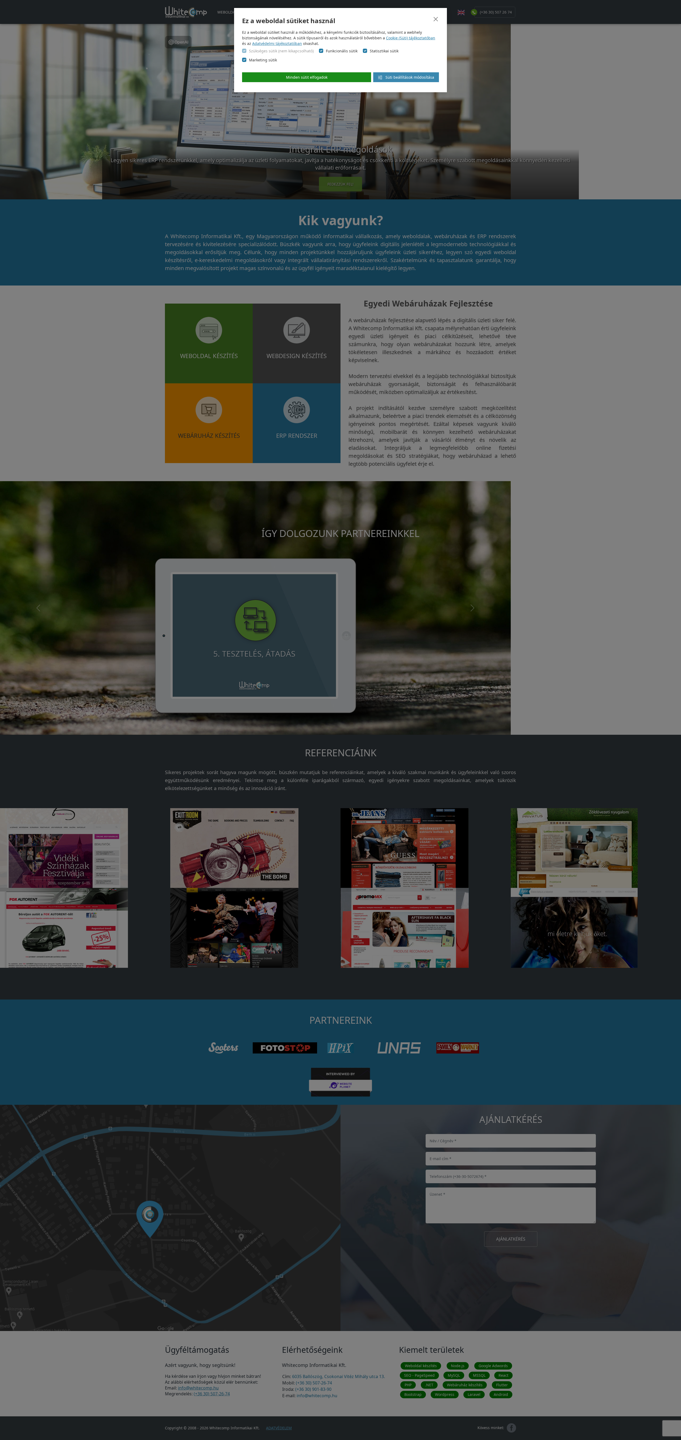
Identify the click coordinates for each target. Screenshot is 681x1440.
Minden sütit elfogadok (306, 77)
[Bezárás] (436, 19)
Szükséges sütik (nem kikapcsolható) (281, 50)
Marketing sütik (263, 59)
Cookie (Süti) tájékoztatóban (410, 37)
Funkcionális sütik (342, 50)
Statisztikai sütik (384, 50)
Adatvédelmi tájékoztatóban (277, 43)
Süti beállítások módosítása (409, 77)
